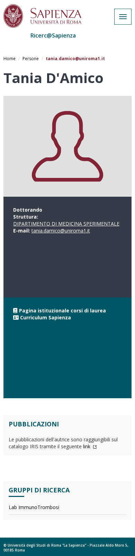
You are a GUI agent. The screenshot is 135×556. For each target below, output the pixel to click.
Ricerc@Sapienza (53, 35)
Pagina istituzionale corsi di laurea (62, 310)
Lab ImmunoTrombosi (34, 507)
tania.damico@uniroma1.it (61, 230)
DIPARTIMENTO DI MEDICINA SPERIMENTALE (66, 223)
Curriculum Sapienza (45, 317)
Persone (30, 59)
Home (9, 59)
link (87, 446)
